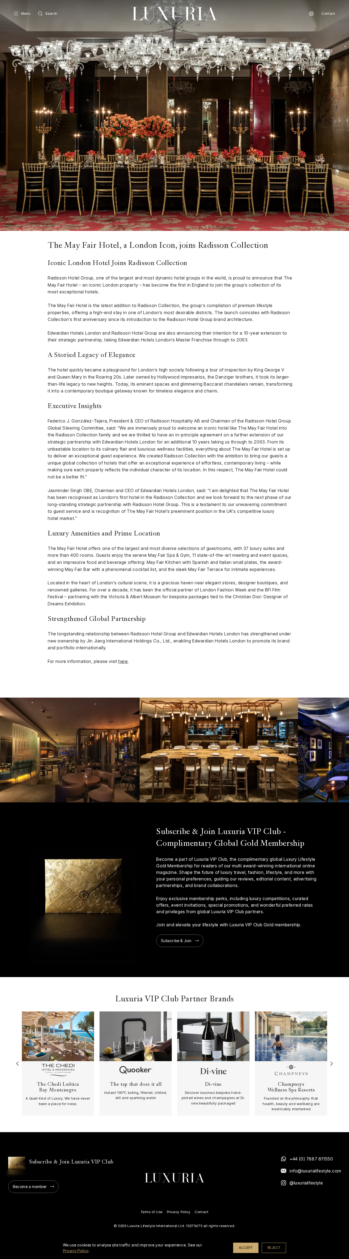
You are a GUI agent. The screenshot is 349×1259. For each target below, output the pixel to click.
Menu (25, 13)
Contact (328, 13)
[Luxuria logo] (174, 13)
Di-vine (213, 1084)
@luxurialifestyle (306, 1183)
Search (51, 13)
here (123, 661)
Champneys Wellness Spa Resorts (291, 1087)
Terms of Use (152, 1212)
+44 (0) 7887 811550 (311, 1159)
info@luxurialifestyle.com (315, 1171)
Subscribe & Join (176, 940)
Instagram (311, 13)
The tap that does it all (135, 1084)
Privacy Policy (178, 1212)
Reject (274, 1247)
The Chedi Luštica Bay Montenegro (58, 1087)
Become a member (30, 1186)
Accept (246, 1247)
